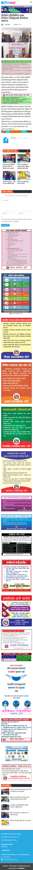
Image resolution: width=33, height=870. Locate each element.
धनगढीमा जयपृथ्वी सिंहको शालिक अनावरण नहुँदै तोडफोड (19, 806)
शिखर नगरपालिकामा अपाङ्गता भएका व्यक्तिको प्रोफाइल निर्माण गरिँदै (19, 798)
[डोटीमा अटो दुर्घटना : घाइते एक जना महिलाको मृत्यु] (9, 175)
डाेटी (4, 162)
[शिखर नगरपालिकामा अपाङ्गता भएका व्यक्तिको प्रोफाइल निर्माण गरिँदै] (23, 158)
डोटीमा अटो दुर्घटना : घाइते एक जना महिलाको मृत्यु (19, 814)
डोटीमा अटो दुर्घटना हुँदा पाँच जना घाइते (20, 820)
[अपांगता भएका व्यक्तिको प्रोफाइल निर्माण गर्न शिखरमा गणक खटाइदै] (9, 158)
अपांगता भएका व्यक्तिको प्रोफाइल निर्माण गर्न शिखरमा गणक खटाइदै (21, 790)
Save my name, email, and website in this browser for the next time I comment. (17, 220)
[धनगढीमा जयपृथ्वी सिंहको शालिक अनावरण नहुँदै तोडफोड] (5, 807)
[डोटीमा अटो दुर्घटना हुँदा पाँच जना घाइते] (23, 175)
